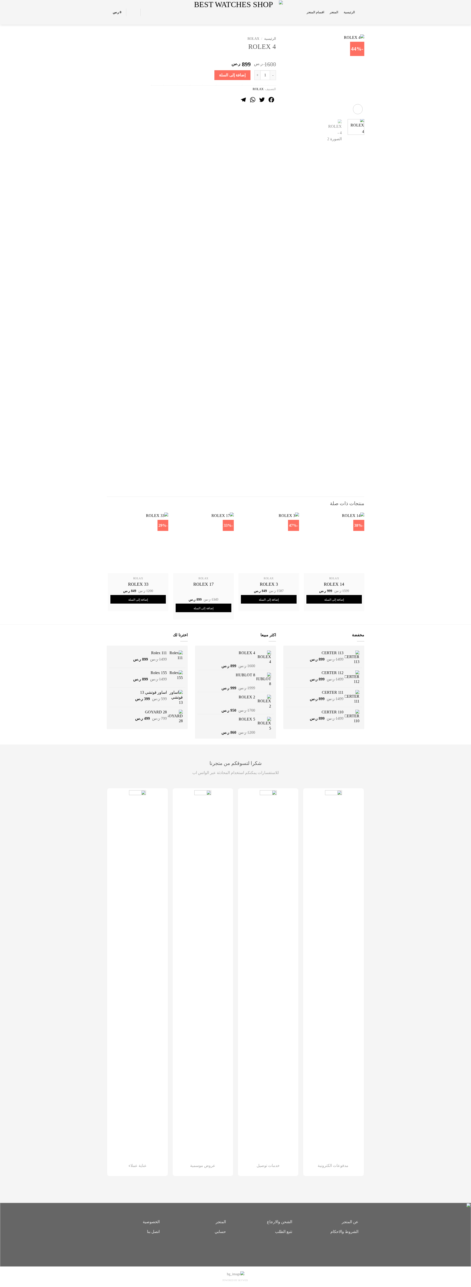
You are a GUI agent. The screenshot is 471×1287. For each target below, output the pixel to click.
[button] (362, 12)
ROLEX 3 (269, 584)
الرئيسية (349, 12)
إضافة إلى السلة (232, 75)
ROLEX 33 (138, 584)
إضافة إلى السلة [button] (334, 599)
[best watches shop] (235, 12)
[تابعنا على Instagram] (235, 1248)
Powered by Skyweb (235, 1280)
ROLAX (253, 39)
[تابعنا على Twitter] (228, 1248)
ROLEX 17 (203, 584)
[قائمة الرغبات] (147, 12)
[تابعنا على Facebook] (242, 1248)
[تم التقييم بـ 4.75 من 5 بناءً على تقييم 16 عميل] (213, 56)
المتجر (334, 12)
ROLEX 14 (334, 584)
